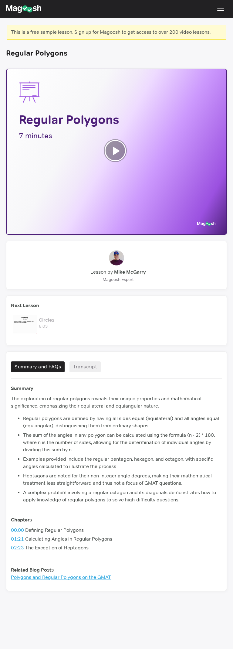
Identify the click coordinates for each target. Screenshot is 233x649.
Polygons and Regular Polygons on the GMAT (61, 577)
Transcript (85, 367)
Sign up (82, 32)
